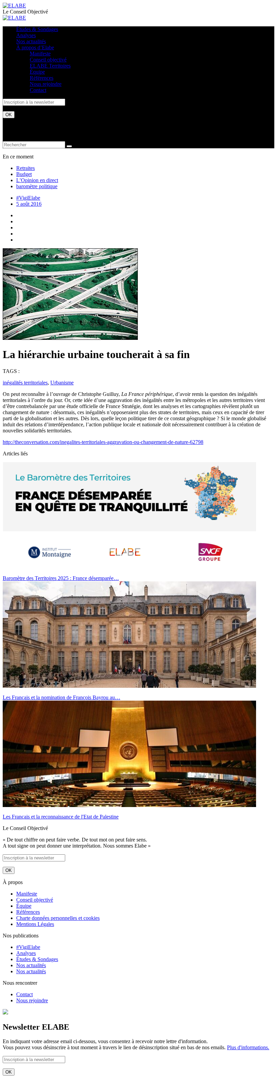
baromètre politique (36, 186)
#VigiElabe (28, 198)
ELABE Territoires (50, 66)
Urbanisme (62, 382)
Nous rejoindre (45, 84)
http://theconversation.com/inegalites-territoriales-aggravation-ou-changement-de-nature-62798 (103, 442)
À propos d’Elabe (35, 47)
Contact (38, 90)
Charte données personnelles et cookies (58, 918)
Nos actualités (31, 41)
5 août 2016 (29, 204)
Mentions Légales (35, 924)
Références (41, 78)
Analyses (26, 35)
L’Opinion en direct (37, 180)
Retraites (25, 168)
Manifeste (40, 53)
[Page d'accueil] (14, 5)
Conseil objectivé (48, 59)
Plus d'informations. (248, 1047)
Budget (24, 174)
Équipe (37, 72)
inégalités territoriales (25, 382)
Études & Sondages (37, 29)
